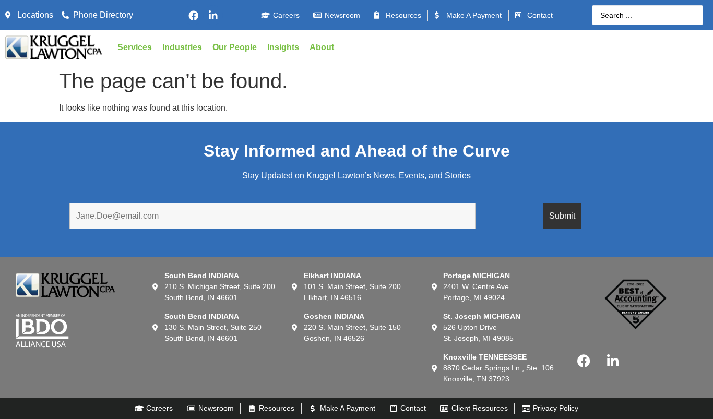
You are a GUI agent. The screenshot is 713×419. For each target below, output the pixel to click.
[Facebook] (193, 15)
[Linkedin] (213, 15)
